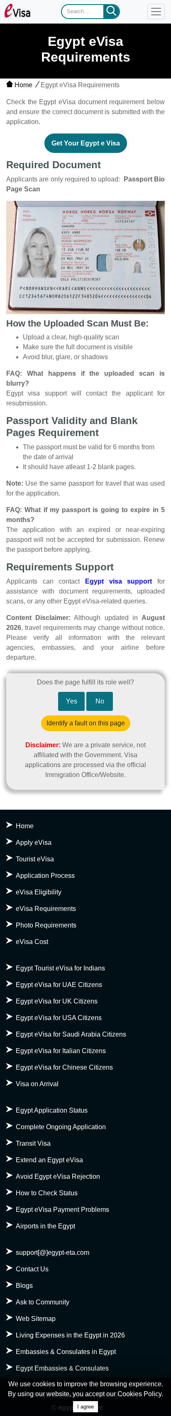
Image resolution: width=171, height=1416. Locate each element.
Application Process (45, 875)
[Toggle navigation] (156, 12)
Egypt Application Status (52, 1110)
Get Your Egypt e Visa (85, 143)
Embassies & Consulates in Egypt (66, 1351)
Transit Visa (33, 1143)
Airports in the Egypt (45, 1226)
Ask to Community (42, 1302)
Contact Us (32, 1269)
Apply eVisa (33, 842)
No (99, 701)
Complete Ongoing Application (61, 1126)
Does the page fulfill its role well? (85, 682)
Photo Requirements (46, 925)
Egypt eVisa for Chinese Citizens (64, 1067)
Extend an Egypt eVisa (49, 1159)
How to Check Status (47, 1193)
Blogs (24, 1285)
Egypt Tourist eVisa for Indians (60, 968)
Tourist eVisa (35, 859)
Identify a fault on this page (85, 723)
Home (22, 84)
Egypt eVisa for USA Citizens (59, 1017)
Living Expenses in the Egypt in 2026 (70, 1335)
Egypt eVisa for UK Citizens (57, 1001)
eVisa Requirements (46, 908)
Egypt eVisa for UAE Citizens (59, 984)
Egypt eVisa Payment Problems (62, 1209)
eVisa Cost (32, 941)
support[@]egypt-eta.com (52, 1252)
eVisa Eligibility (38, 892)
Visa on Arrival (37, 1083)
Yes (71, 701)
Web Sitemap (36, 1318)
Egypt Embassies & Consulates (62, 1368)
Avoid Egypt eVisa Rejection (58, 1176)
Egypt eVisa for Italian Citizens (61, 1050)
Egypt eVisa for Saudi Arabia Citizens (71, 1034)
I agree (85, 1407)
